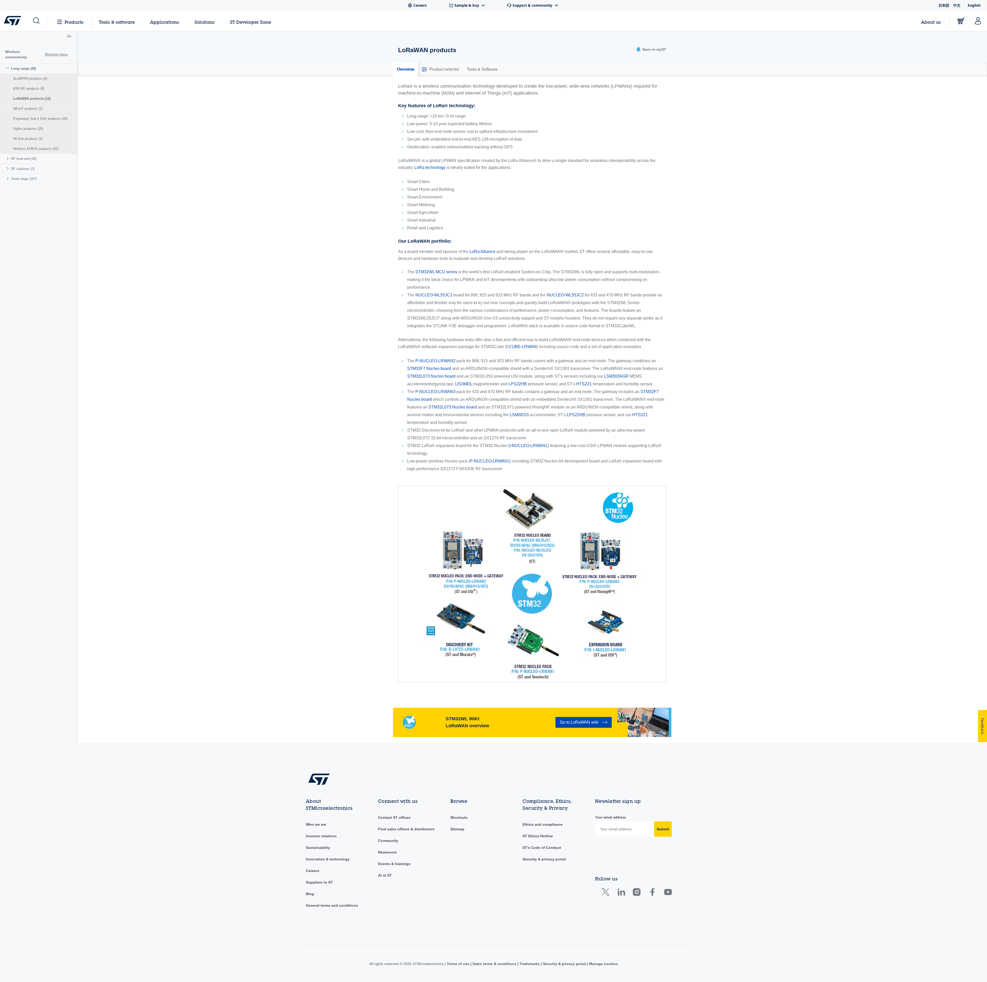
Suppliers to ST (319, 882)
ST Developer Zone (250, 22)
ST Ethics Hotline (538, 836)
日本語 (943, 5)
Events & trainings (394, 864)
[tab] (405, 69)
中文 (957, 5)
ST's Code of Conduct (542, 847)
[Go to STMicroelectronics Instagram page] (636, 893)
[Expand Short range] (8, 178)
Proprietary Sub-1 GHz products (40, 119)
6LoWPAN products (30, 78)
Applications (164, 22)
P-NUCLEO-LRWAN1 (490, 461)
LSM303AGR (616, 376)
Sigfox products (28, 129)
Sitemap (457, 829)
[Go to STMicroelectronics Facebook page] (652, 893)
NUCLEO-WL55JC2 (565, 295)
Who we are (316, 824)
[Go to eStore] (961, 21)
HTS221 (584, 384)
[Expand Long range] (8, 68)
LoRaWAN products (32, 99)
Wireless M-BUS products (35, 149)
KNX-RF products (28, 88)
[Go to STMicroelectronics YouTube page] (668, 893)
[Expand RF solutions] (8, 168)
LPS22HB (517, 384)
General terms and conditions (332, 905)
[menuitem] (38, 108)
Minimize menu (56, 54)
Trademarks (529, 964)
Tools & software (117, 22)
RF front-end (23, 159)
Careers (312, 871)
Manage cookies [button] (603, 964)
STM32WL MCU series (436, 272)
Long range (23, 68)
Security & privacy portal (544, 859)
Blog (310, 894)
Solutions (205, 22)
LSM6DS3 (519, 415)
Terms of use (458, 964)
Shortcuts (459, 817)
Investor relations (321, 836)
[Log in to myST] (978, 21)
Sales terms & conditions (494, 964)
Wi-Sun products (28, 139)
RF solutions (23, 169)
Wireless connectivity (16, 54)
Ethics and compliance (543, 824)
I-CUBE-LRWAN (521, 346)
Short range (24, 179)
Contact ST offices (394, 817)
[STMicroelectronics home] (13, 20)
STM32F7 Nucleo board (429, 368)
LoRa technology (429, 167)
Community (388, 841)
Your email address (610, 817)
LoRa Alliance (482, 251)
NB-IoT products (27, 109)
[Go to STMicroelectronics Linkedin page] (621, 893)
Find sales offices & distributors (406, 829)
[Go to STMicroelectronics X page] (607, 893)
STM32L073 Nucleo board (431, 376)
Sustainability (318, 847)
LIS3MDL (463, 384)
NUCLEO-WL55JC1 (433, 295)
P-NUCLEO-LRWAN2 (435, 361)
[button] (35, 21)
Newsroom (387, 852)
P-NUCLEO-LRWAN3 (435, 391)
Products (74, 22)
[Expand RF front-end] (8, 158)
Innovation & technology (328, 859)
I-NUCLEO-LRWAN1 (528, 445)
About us (931, 22)
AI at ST (385, 875)
